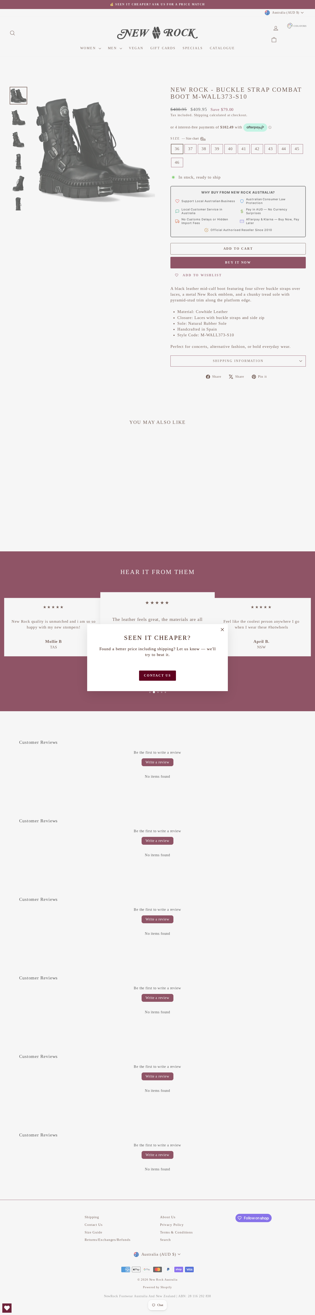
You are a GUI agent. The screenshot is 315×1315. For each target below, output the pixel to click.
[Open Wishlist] (7, 1308)
